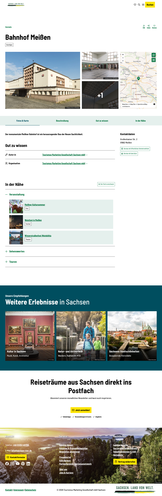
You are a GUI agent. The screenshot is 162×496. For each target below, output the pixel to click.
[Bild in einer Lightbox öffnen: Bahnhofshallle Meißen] (100, 65)
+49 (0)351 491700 (21, 445)
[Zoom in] (123, 54)
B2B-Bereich (65, 460)
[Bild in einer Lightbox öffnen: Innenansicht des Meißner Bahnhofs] (100, 95)
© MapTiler (132, 104)
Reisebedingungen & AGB (124, 451)
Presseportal (65, 457)
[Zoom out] (123, 57)
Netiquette (118, 455)
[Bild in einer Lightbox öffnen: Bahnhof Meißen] (42, 80)
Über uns (63, 469)
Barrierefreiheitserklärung (125, 448)
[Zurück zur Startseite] (16, 4)
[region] (138, 80)
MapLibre (125, 104)
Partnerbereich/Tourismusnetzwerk (75, 463)
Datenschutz (30, 489)
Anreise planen (66, 445)
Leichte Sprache (120, 445)
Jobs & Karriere (66, 472)
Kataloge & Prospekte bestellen (73, 448)
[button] (156, 493)
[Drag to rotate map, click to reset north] (123, 61)
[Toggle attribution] (154, 104)
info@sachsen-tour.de (22, 450)
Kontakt (8, 489)
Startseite (8, 27)
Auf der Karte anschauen (106, 184)
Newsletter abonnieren (69, 451)
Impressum (19, 489)
